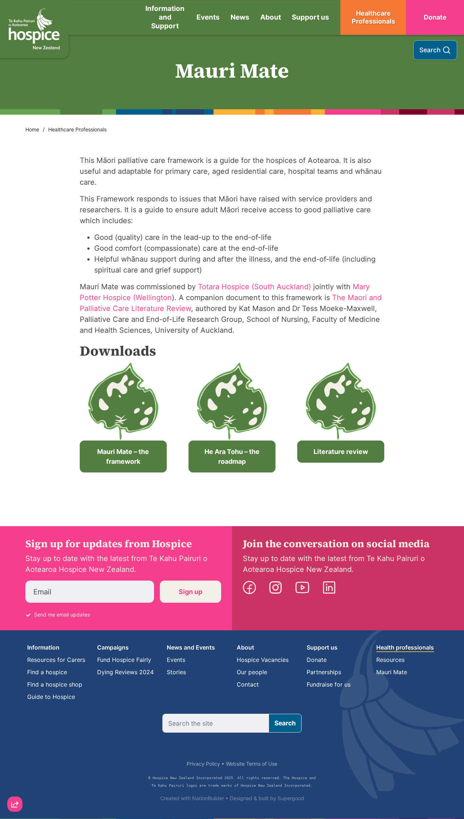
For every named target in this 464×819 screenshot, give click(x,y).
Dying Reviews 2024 (125, 672)
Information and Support (165, 17)
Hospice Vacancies (263, 659)
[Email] (14, 745)
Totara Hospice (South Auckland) (254, 286)
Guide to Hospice (51, 696)
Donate (435, 17)
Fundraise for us (329, 684)
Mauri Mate (391, 672)
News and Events (191, 647)
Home (32, 129)
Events (208, 17)
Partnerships (324, 672)
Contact (248, 684)
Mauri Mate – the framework (123, 456)
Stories (176, 672)
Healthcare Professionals (77, 129)
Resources (390, 659)
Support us (310, 17)
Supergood (291, 798)
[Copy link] (14, 724)
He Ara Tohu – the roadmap (232, 456)
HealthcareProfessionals (373, 17)
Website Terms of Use (251, 764)
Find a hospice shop (54, 684)
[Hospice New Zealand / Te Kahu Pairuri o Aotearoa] (34, 29)
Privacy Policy (203, 764)
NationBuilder (208, 798)
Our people (252, 672)
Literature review (341, 451)
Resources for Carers (56, 659)
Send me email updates (62, 614)
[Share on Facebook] (14, 766)
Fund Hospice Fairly (124, 659)
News (240, 17)
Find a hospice (47, 672)
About (270, 17)
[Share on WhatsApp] (14, 786)
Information (43, 647)
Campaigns (113, 647)
